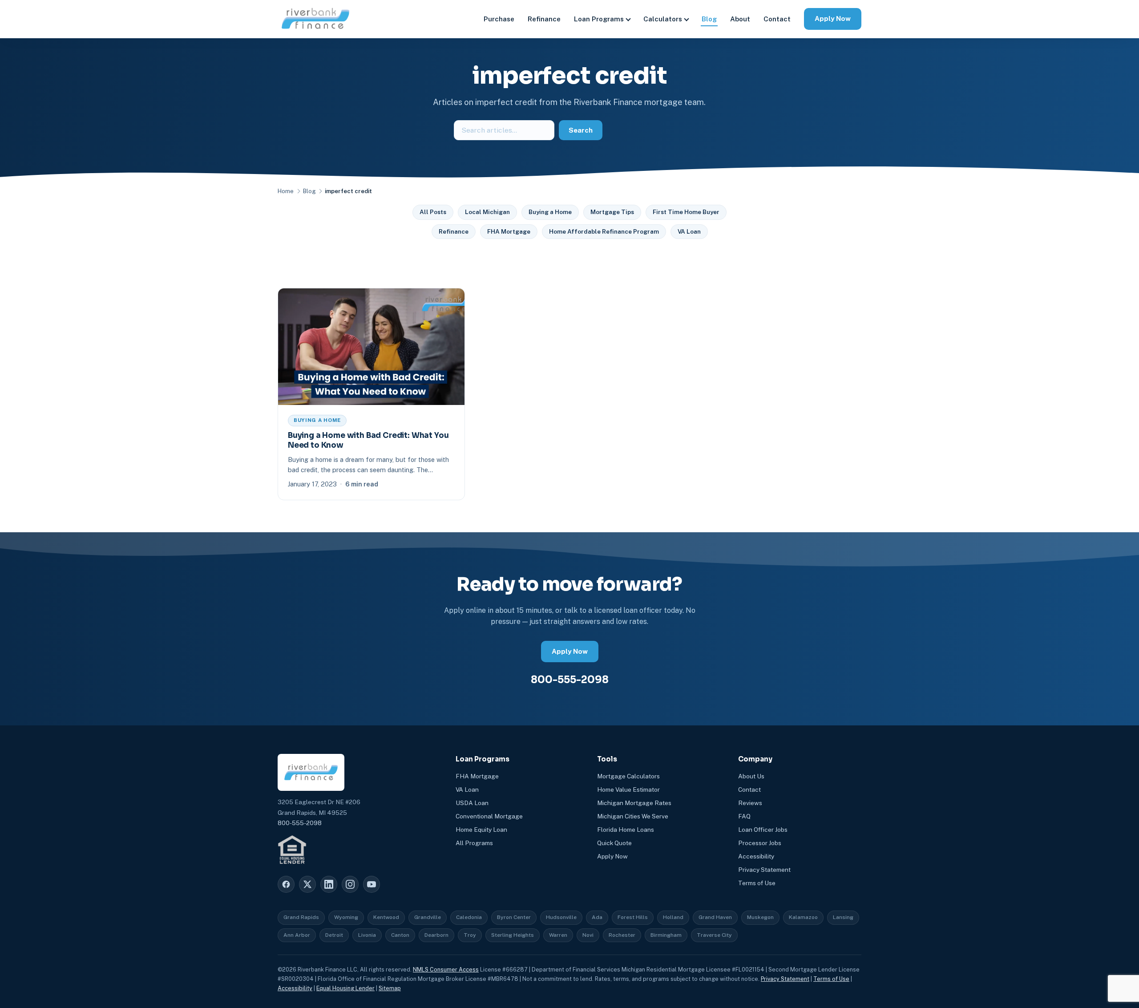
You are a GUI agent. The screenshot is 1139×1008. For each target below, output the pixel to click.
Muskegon (760, 917)
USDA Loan (472, 802)
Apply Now (833, 18)
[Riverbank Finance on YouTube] (371, 884)
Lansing (843, 917)
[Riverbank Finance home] (315, 19)
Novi (588, 935)
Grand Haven (715, 917)
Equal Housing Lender (345, 988)
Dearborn (436, 935)
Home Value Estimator (628, 789)
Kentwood (386, 917)
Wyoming (346, 917)
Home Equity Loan (481, 829)
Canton (400, 935)
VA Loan (689, 231)
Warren (558, 935)
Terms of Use (756, 883)
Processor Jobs (759, 842)
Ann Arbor (296, 935)
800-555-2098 (570, 679)
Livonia (367, 935)
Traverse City (714, 935)
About (740, 19)
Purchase (499, 19)
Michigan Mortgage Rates (634, 802)
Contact (777, 19)
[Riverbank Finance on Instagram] (350, 884)
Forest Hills (633, 917)
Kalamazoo (803, 917)
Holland (673, 917)
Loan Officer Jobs (763, 829)
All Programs (474, 842)
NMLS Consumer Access (446, 969)
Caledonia (469, 917)
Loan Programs (599, 19)
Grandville (427, 917)
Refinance (544, 19)
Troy (470, 935)
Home (286, 191)
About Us (751, 776)
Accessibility (756, 856)
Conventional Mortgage (489, 816)
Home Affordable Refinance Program (604, 231)
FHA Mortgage (508, 231)
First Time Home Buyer (686, 211)
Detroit (334, 935)
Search (581, 130)
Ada (597, 917)
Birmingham (666, 935)
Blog (709, 19)
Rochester (622, 935)
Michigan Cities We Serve (632, 816)
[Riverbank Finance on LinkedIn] (328, 884)
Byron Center (514, 917)
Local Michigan (487, 211)
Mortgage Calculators (628, 776)
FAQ (744, 816)
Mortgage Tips (612, 211)
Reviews (750, 802)
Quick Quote (614, 842)
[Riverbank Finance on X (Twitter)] (307, 884)
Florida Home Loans (625, 829)
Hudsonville (561, 917)
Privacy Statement (764, 869)
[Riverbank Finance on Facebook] (286, 884)
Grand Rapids (301, 917)
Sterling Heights (512, 935)
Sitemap (390, 988)
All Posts (433, 211)
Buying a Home (550, 211)
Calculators (662, 19)
